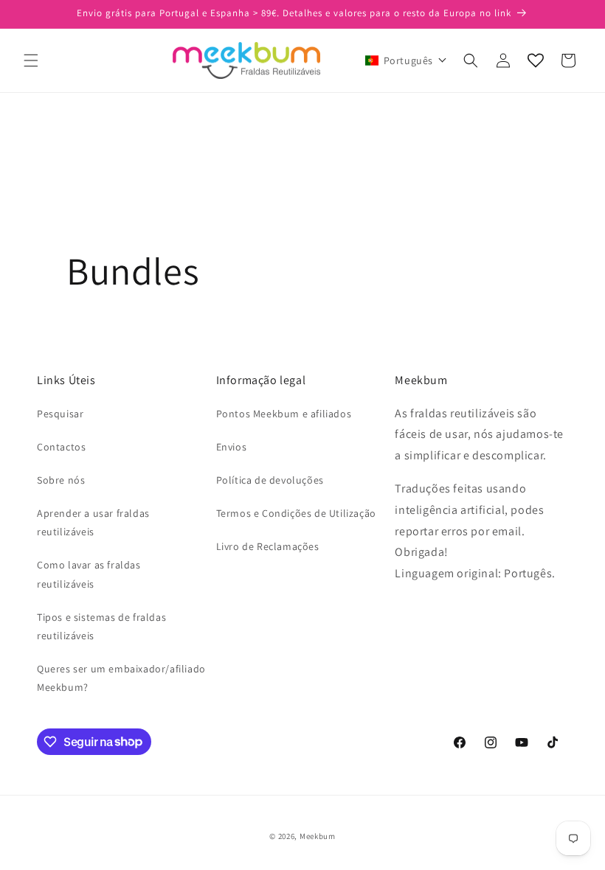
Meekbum (318, 836)
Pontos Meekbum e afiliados (284, 413)
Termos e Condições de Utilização (296, 513)
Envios (231, 446)
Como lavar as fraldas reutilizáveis (89, 574)
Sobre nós (61, 480)
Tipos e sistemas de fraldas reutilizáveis (101, 626)
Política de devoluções (270, 480)
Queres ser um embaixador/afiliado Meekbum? (121, 678)
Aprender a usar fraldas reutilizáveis (93, 522)
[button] (31, 60)
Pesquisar (60, 413)
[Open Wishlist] (535, 60)
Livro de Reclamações (267, 546)
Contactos (61, 446)
